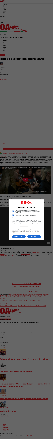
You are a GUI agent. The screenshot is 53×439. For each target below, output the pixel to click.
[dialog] (26, 219)
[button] (26, 218)
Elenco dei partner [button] (24, 226)
